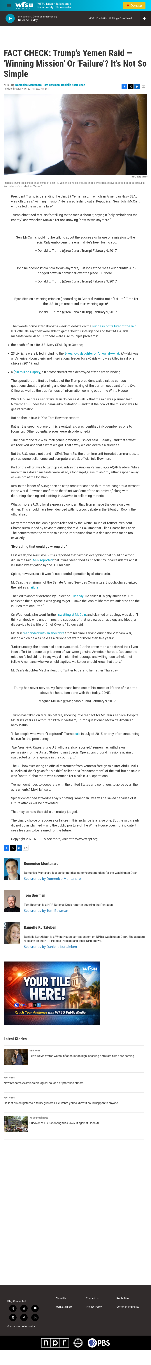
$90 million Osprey (26, 372)
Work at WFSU (64, 1306)
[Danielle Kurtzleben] (12, 933)
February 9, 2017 (105, 251)
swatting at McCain (72, 614)
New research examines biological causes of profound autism (43, 1083)
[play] (10, 18)
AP (19, 766)
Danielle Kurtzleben (73, 85)
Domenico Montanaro (28, 85)
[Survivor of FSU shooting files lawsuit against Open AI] (16, 1124)
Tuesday (77, 596)
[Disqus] (75, 1236)
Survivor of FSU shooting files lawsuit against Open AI (64, 1123)
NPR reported (43, 560)
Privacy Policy (94, 1306)
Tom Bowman (51, 85)
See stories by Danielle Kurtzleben (50, 946)
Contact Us (92, 1298)
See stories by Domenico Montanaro (52, 878)
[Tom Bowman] (12, 901)
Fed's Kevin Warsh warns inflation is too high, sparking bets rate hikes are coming (81, 1056)
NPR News (34, 1050)
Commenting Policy (128, 1306)
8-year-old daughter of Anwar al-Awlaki (92, 353)
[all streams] (145, 18)
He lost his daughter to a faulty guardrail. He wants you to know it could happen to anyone (61, 1103)
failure (33, 587)
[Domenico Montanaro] (12, 869)
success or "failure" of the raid (114, 326)
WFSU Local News (38, 1117)
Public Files (123, 1298)
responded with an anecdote (44, 633)
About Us (61, 1298)
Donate (136, 6)
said (77, 734)
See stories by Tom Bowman (46, 910)
